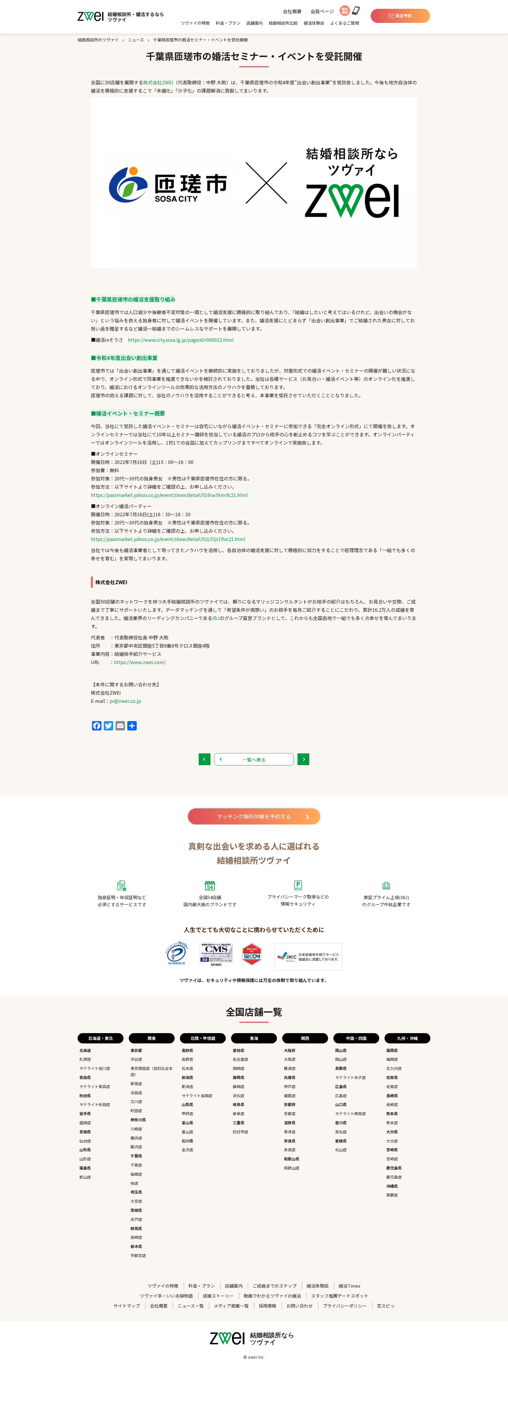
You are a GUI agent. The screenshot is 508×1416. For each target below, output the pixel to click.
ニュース (136, 40)
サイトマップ (126, 1306)
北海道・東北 (100, 1038)
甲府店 (187, 1113)
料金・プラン (228, 23)
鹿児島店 (394, 1177)
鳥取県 (341, 1068)
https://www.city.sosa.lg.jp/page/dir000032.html (181, 339)
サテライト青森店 (94, 1086)
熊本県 (392, 1113)
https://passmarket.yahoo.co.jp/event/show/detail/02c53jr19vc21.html (168, 538)
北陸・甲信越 (202, 1038)
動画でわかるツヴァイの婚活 (272, 1296)
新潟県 (187, 1077)
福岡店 (392, 1059)
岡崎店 (238, 1068)
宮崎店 (392, 1159)
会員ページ (322, 11)
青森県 (85, 1077)
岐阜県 (238, 1104)
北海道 (85, 1050)
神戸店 (289, 1086)
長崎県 (392, 1095)
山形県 (85, 1149)
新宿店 (136, 1083)
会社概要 (292, 11)
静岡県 (238, 1077)
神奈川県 (138, 1119)
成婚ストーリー (218, 1296)
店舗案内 (254, 23)
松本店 (187, 1068)
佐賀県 (392, 1077)
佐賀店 (392, 1086)
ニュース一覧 (191, 1306)
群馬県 (136, 1228)
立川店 (136, 1101)
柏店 (134, 1183)
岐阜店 (238, 1113)
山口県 (341, 1104)
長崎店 (392, 1104)
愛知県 (238, 1050)
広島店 (341, 1095)
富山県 (187, 1122)
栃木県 (136, 1246)
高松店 (341, 1132)
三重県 (238, 1122)
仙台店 (85, 1141)
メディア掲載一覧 (231, 1306)
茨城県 (136, 1210)
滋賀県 (289, 1122)
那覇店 (392, 1195)
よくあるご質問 (344, 23)
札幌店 (85, 1059)
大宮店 (136, 1201)
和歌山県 (291, 1159)
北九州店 (394, 1068)
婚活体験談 (314, 23)
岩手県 (85, 1113)
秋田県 (85, 1095)
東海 (254, 1038)
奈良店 (289, 1149)
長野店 (187, 1059)
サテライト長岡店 (197, 1095)
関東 (152, 1038)
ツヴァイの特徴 (195, 23)
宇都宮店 (138, 1255)
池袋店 (136, 1092)
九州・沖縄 (407, 1038)
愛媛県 (341, 1141)
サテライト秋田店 (94, 1104)
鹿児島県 (394, 1168)
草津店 (289, 1132)
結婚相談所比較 (283, 23)
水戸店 (136, 1219)
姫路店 (289, 1095)
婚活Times (349, 1286)
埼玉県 (136, 1192)
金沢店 (187, 1149)
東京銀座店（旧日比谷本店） (152, 1071)
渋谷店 (136, 1059)
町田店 (136, 1110)
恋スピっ (386, 1306)
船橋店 (136, 1174)
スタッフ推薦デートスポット (339, 1296)
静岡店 (238, 1086)
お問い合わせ (299, 1306)
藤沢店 (136, 1146)
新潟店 (187, 1086)
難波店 (289, 1068)
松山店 (341, 1149)
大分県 (392, 1132)
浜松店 (238, 1095)
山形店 (85, 1159)
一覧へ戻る (254, 759)
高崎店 (136, 1237)
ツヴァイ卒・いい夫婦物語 (166, 1296)
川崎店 (136, 1129)
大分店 (392, 1141)
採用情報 (267, 1306)
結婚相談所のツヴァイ (98, 40)
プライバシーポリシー (345, 1306)
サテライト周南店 (350, 1113)
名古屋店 (240, 1059)
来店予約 (403, 16)
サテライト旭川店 (94, 1068)
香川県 (341, 1122)
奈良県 (289, 1141)
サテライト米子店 (350, 1077)
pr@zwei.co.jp (125, 700)
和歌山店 (291, 1168)
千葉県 (136, 1156)
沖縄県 (392, 1186)
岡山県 (341, 1050)
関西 (305, 1038)
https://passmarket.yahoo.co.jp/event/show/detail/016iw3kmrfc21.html (169, 494)
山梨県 (187, 1104)
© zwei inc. (254, 1357)
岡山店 (341, 1059)
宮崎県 (392, 1149)
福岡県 (392, 1050)
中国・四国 (356, 1038)
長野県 (187, 1050)
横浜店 (136, 1138)
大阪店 (289, 1059)
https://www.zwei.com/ (140, 662)
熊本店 (392, 1122)
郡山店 (85, 1177)
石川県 (187, 1141)
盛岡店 (85, 1122)
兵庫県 (289, 1077)
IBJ (216, 617)
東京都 (136, 1050)
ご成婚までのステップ (275, 1286)
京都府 (289, 1104)
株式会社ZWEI (158, 82)
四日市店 (240, 1132)
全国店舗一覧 (254, 1011)
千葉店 (136, 1165)
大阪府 (289, 1050)
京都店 (289, 1113)
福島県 (85, 1168)
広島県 (341, 1086)
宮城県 (85, 1132)
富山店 (187, 1132)
